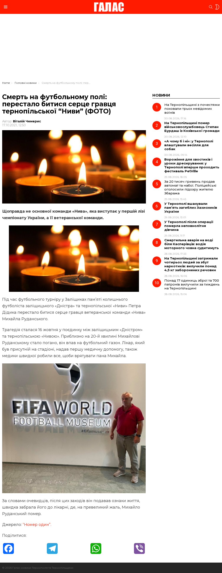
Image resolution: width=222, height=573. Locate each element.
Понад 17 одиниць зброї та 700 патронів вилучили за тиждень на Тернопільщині (192, 284)
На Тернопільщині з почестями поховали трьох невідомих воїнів (192, 109)
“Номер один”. (37, 524)
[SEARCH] (210, 6)
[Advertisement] (111, 48)
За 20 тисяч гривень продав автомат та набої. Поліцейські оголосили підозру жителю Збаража (190, 187)
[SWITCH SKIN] (217, 7)
